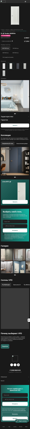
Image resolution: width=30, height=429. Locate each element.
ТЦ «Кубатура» (6, 284)
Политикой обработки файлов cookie (19, 410)
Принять (15, 418)
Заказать (15, 125)
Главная (2, 29)
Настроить (15, 414)
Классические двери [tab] (22, 143)
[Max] (18, 364)
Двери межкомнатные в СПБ (17, 29)
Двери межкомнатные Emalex (8, 31)
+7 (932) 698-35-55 (15, 370)
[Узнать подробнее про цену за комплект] (12, 41)
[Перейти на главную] (3, 1)
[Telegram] (11, 364)
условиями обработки (15, 235)
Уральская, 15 (17, 284)
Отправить (15, 230)
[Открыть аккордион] (15, 41)
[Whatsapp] (15, 364)
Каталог (7, 29)
